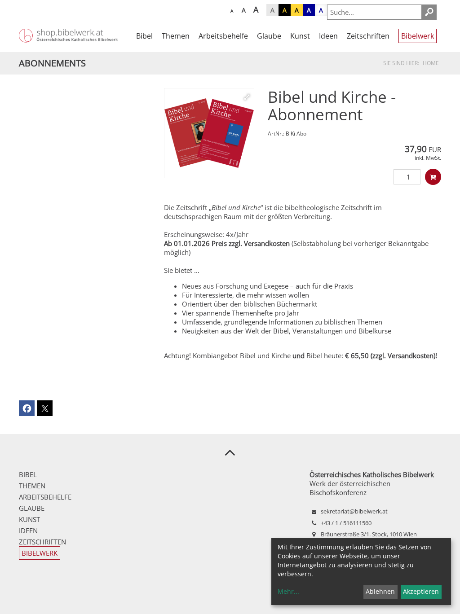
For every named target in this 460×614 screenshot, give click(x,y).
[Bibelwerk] (209, 133)
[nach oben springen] (230, 451)
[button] (27, 408)
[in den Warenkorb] (433, 177)
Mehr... (288, 591)
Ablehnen (380, 591)
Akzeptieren (421, 591)
